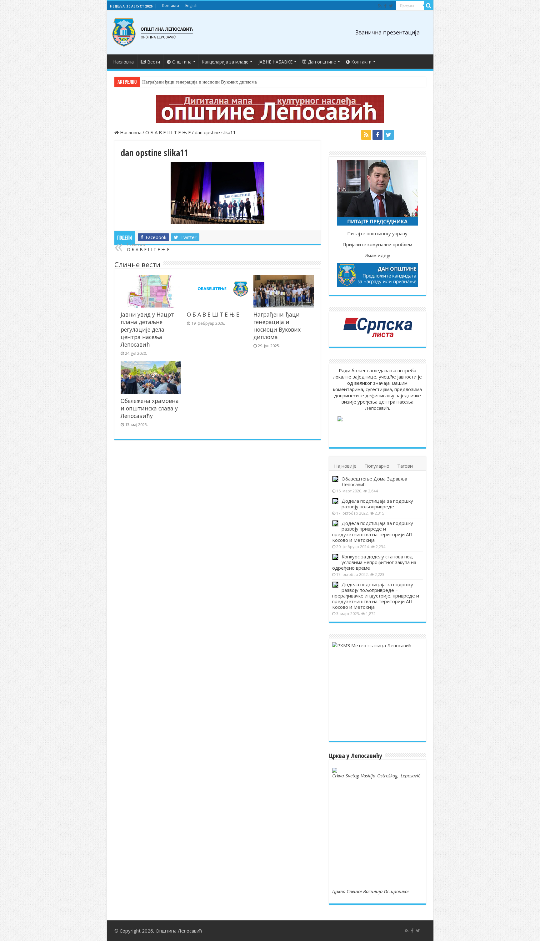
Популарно (376, 466)
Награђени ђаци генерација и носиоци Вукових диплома (199, 81)
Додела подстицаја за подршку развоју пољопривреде (377, 504)
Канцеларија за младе (225, 62)
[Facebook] (385, 6)
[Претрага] (428, 5)
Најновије (345, 466)
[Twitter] (391, 6)
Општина (182, 62)
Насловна (123, 62)
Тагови (405, 466)
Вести (153, 62)
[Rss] (380, 6)
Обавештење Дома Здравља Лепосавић (374, 481)
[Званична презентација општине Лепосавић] (153, 32)
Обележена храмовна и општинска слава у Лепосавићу (150, 408)
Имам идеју (377, 255)
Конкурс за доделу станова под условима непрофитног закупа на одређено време (374, 562)
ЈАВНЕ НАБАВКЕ (275, 62)
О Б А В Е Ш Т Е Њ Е (168, 132)
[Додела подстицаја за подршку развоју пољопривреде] (335, 501)
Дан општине (322, 62)
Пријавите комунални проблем (377, 244)
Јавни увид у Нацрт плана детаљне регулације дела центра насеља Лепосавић (147, 329)
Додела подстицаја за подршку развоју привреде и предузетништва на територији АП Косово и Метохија (372, 531)
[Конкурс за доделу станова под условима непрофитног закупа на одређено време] (335, 557)
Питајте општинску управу (377, 233)
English (191, 5)
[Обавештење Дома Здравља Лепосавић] (335, 479)
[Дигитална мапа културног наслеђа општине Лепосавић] (270, 109)
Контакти (170, 5)
